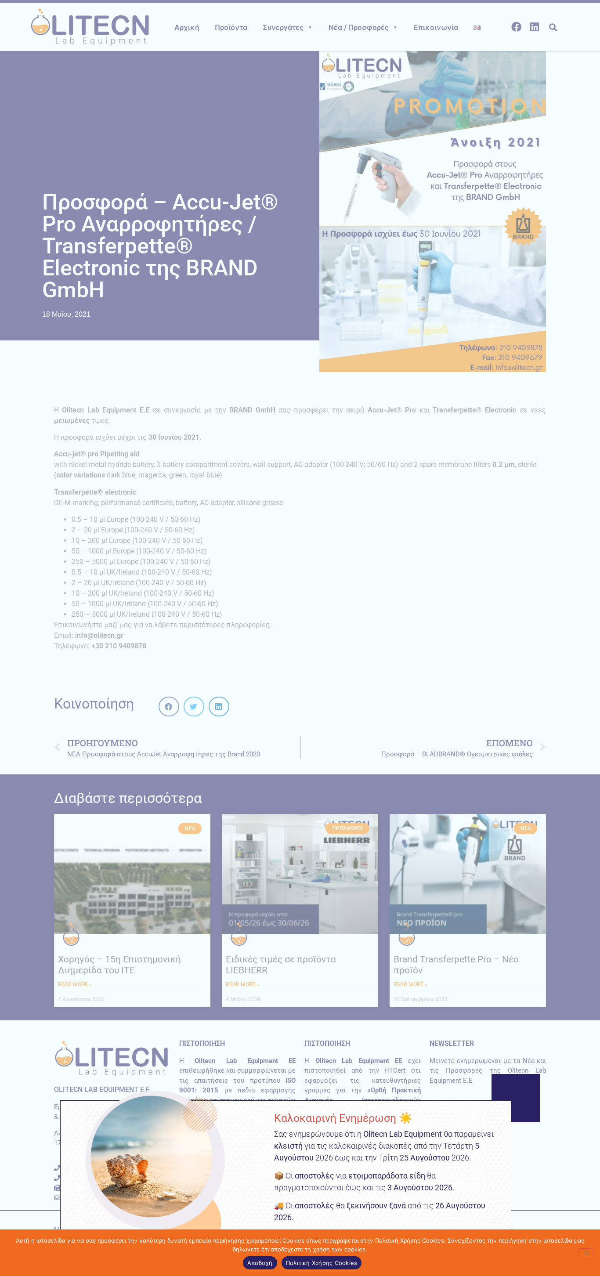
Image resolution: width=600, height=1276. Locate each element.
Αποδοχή (260, 1262)
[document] (300, 638)
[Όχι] (585, 1252)
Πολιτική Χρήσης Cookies (322, 1262)
